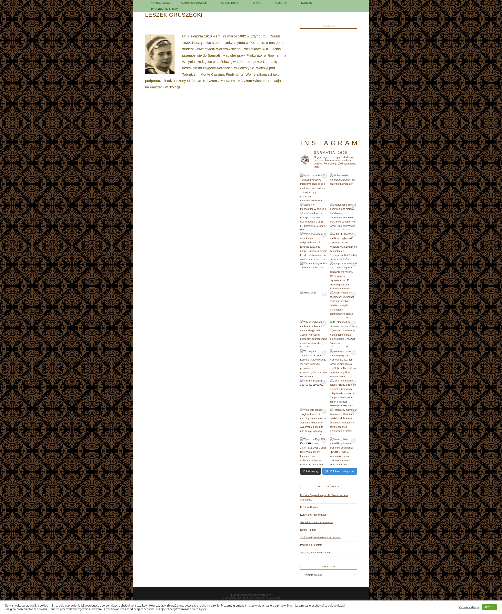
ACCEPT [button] (489, 607)
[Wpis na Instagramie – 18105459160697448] (314, 275)
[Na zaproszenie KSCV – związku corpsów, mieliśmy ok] (314, 187)
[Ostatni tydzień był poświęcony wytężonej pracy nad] (343, 304)
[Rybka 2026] (314, 304)
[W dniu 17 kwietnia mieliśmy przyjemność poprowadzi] (343, 246)
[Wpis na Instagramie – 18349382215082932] (314, 392)
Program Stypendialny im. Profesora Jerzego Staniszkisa (324, 497)
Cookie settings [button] (469, 607)
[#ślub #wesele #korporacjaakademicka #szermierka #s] (343, 187)
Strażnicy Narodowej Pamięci (316, 552)
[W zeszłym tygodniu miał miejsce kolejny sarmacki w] (314, 334)
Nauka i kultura (308, 530)
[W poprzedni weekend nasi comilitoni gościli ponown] (343, 275)
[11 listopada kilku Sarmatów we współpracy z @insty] (343, 334)
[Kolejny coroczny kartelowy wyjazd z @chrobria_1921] (343, 363)
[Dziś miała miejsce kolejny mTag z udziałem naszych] (343, 392)
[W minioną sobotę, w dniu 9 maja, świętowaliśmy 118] (314, 246)
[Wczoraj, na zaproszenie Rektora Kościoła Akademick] (314, 363)
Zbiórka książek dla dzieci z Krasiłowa (320, 537)
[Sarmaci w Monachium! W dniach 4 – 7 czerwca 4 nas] (314, 216)
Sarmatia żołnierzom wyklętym (316, 522)
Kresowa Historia (309, 507)
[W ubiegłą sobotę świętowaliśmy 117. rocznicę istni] (314, 421)
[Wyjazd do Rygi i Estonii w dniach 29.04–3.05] (314, 451)
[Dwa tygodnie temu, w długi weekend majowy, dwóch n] (343, 216)
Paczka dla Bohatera (311, 545)
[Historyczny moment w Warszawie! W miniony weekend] (343, 421)
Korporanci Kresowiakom (313, 514)
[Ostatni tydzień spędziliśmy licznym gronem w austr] (343, 451)
